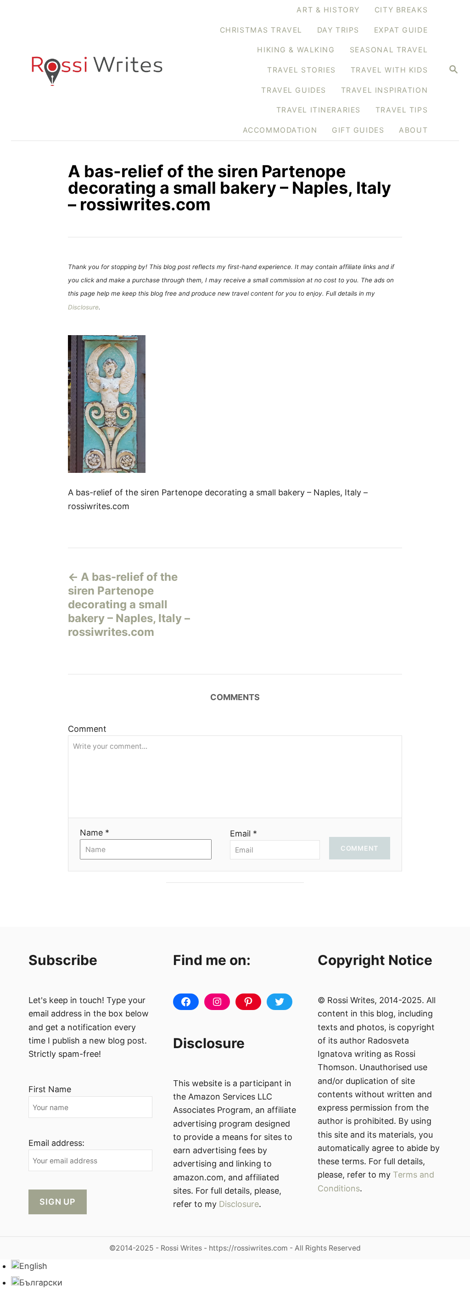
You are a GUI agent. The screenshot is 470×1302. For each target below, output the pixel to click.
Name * (94, 832)
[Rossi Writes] (97, 70)
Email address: (56, 1143)
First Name (49, 1089)
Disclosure (83, 307)
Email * (243, 833)
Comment (87, 729)
